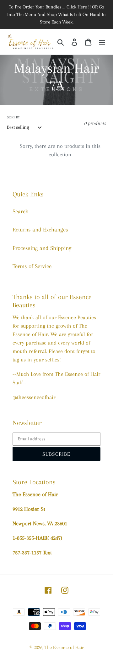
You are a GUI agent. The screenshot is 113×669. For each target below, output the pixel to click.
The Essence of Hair (64, 647)
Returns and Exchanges (40, 229)
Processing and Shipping (42, 248)
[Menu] (102, 41)
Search (21, 211)
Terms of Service (32, 266)
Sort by (13, 117)
